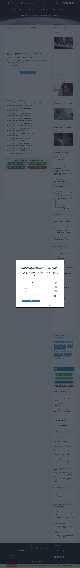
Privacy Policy (47, 305)
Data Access (40, 305)
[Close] (61, 263)
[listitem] (40, 280)
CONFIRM (31, 300)
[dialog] (40, 284)
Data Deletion (33, 305)
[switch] (55, 283)
